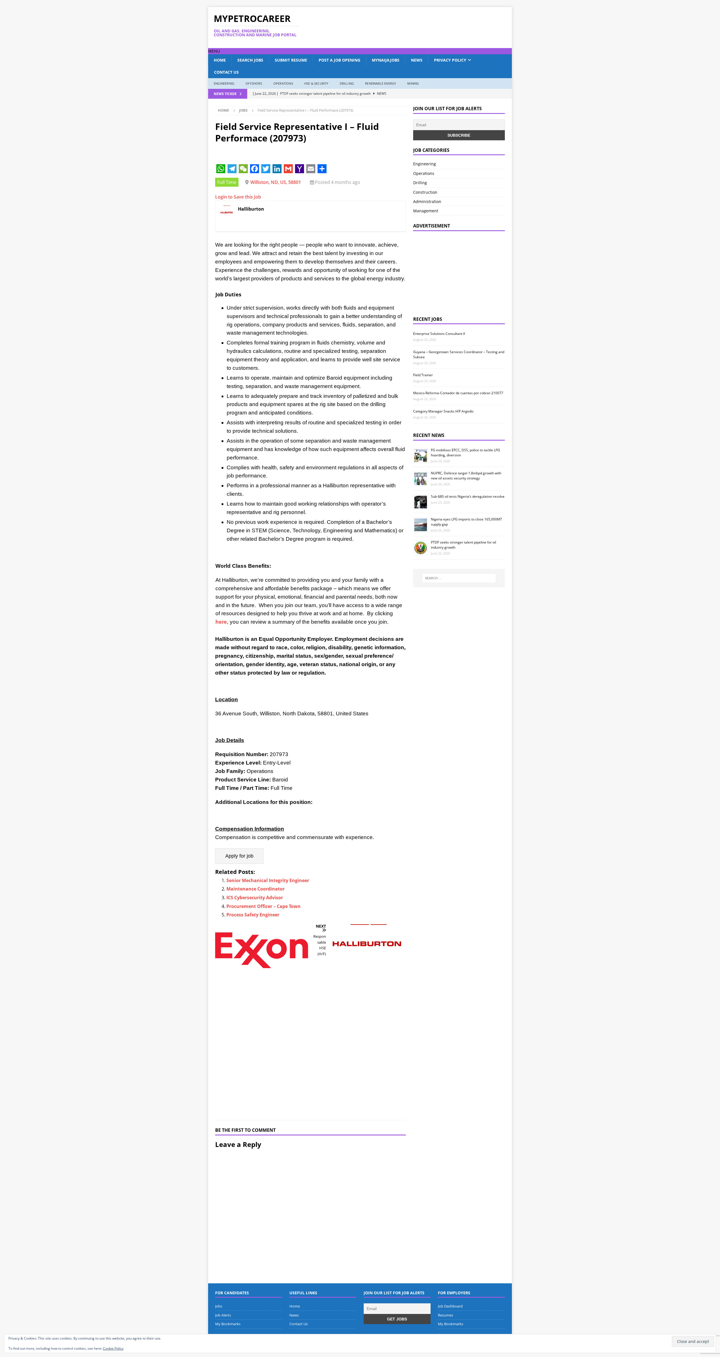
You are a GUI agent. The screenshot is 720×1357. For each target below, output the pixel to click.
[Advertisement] (414, 27)
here (221, 622)
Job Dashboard (450, 1306)
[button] (214, 51)
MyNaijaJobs (385, 60)
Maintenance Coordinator (255, 889)
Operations (283, 83)
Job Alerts (223, 1315)
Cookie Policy (113, 1348)
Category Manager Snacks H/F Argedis (443, 411)
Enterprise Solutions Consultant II (439, 333)
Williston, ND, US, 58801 (275, 182)
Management (425, 210)
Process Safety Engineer (252, 915)
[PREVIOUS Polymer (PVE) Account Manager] (261, 1018)
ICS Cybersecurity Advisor (254, 897)
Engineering (224, 83)
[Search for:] (459, 578)
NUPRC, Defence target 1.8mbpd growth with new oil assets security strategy (466, 476)
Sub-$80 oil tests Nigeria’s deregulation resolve (468, 496)
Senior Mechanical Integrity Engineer (267, 880)
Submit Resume (291, 60)
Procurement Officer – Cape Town (263, 906)
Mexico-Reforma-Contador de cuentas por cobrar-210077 (458, 393)
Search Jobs (250, 60)
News (416, 60)
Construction (425, 192)
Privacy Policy (450, 60)
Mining (413, 83)
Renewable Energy (380, 83)
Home (220, 60)
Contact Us (226, 72)
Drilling (347, 83)
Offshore (254, 83)
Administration (427, 201)
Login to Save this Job (238, 197)
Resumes (445, 1315)
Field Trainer (423, 375)
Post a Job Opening (339, 60)
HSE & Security (316, 83)
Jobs (218, 1306)
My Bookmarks (227, 1323)
